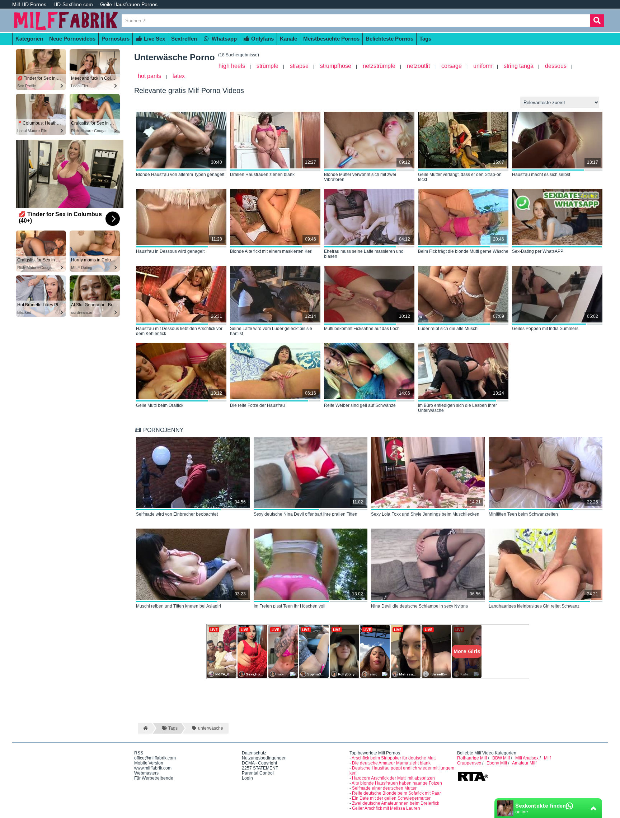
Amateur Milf (524, 763)
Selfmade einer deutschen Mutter (384, 788)
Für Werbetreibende (153, 778)
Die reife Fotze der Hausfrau (257, 405)
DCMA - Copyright (259, 763)
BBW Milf (501, 758)
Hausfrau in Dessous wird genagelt (170, 251)
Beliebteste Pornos (389, 39)
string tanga (519, 66)
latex (179, 76)
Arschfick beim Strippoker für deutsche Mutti (394, 758)
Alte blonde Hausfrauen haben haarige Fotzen (397, 783)
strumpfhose (335, 66)
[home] (145, 728)
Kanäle (288, 39)
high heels (232, 66)
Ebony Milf (497, 763)
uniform (482, 66)
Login (247, 778)
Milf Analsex (527, 758)
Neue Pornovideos (72, 39)
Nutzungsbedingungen (264, 758)
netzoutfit (418, 66)
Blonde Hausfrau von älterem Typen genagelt (180, 174)
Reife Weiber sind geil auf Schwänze (360, 405)
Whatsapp (223, 39)
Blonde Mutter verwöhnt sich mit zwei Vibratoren (360, 177)
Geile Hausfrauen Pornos (129, 4)
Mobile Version (148, 763)
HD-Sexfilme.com (73, 4)
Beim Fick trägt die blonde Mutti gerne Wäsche (463, 251)
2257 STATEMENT (260, 768)
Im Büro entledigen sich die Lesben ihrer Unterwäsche (457, 408)
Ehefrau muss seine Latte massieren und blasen (364, 254)
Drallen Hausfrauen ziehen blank (262, 174)
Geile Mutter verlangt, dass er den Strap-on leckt (460, 177)
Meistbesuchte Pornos (331, 39)
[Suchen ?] (597, 20)
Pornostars (116, 39)
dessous (556, 66)
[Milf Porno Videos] (66, 29)
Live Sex (153, 39)
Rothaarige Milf (472, 758)
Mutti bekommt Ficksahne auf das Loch (362, 328)
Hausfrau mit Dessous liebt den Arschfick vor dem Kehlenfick (179, 331)
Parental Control (258, 773)
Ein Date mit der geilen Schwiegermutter (391, 798)
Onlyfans (262, 39)
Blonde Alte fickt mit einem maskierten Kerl (271, 251)
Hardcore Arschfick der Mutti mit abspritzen (393, 778)
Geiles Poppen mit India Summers (545, 328)
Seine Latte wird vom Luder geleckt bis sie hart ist (271, 331)
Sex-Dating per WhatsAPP (537, 251)
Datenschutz (254, 753)
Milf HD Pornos (29, 4)
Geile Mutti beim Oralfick (159, 405)
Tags (425, 39)
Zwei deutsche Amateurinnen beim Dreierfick (395, 803)
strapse (299, 66)
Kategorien (29, 39)
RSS (138, 753)
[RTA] (473, 780)
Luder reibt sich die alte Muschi (448, 328)
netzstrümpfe (379, 66)
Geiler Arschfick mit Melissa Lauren (386, 808)
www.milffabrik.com (153, 768)
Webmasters (146, 773)
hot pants (149, 76)
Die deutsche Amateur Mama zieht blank (391, 763)
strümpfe (267, 66)
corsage (451, 66)
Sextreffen (184, 39)
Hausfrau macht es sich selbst (541, 174)
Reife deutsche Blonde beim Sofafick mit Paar (396, 793)
